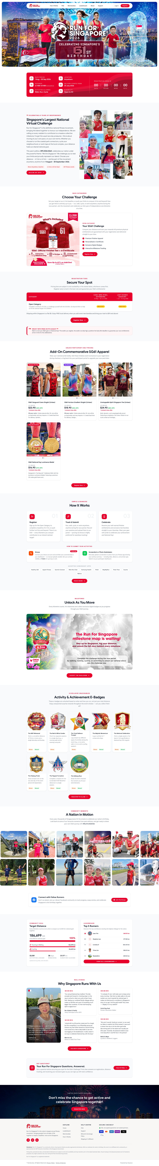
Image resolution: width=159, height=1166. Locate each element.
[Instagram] (32, 1140)
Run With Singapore (78, 1048)
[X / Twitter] (37, 1140)
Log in (117, 6)
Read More (78, 581)
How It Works (54, 6)
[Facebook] (28, 1140)
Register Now (89, 254)
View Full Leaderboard (106, 961)
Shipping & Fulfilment (87, 1139)
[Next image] (58, 379)
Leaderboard (83, 6)
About (92, 6)
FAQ (63, 6)
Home (64, 1128)
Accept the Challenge (78, 675)
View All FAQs (120, 1068)
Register (125, 6)
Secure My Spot (35, 172)
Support (100, 6)
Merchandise (72, 6)
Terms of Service (61, 1163)
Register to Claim (78, 797)
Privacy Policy (51, 1163)
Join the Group (120, 900)
